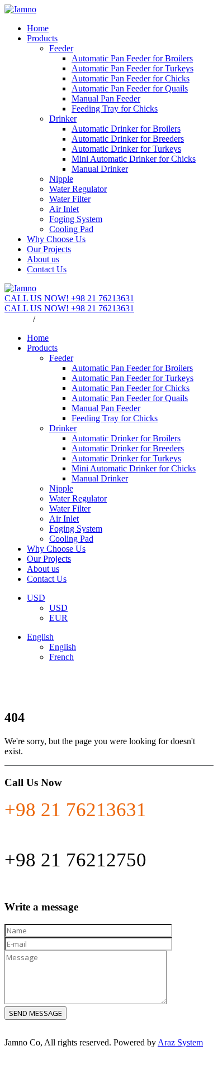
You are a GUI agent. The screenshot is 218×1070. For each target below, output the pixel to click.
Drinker (63, 118)
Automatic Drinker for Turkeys (126, 148)
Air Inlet (64, 209)
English (50, 319)
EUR (58, 618)
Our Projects (49, 249)
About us (43, 259)
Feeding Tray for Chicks (115, 108)
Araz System (180, 1042)
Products (42, 38)
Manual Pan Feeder (106, 98)
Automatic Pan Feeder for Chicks (130, 78)
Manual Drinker (100, 168)
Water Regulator (78, 189)
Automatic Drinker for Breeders (128, 138)
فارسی (17, 319)
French (61, 657)
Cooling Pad (71, 229)
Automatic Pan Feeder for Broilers (132, 58)
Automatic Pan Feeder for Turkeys (132, 68)
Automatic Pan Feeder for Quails (130, 88)
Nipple (61, 179)
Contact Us (47, 269)
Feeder (61, 48)
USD (36, 598)
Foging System (75, 219)
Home (38, 28)
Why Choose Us (56, 239)
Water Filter (70, 199)
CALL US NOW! (69, 298)
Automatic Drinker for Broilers (126, 128)
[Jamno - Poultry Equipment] (20, 9)
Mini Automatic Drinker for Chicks (134, 158)
